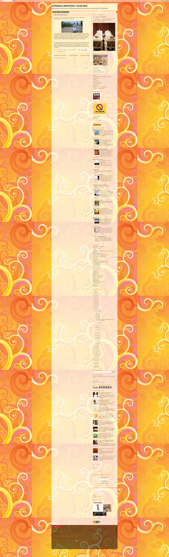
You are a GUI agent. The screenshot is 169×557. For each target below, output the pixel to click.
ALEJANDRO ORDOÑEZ (98, 246)
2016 (95, 307)
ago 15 (97, 337)
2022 (95, 297)
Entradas (96, 489)
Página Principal (73, 55)
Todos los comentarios (99, 491)
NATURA (95, 272)
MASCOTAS (95, 268)
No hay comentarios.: (73, 49)
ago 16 (97, 335)
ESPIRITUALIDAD (65, 12)
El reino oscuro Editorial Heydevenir (106, 201)
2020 (95, 300)
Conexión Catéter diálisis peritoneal (101, 237)
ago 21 (97, 330)
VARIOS (94, 284)
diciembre (97, 310)
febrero (96, 353)
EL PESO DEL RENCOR (103, 407)
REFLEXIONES (96, 283)
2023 (95, 295)
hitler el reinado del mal (98, 170)
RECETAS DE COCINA (97, 281)
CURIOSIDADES (96, 253)
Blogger (101, 547)
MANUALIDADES (96, 266)
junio (96, 347)
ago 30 (97, 322)
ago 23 (97, 327)
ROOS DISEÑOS (97, 227)
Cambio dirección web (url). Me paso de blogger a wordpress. (106, 176)
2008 (95, 367)
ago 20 (97, 332)
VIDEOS (94, 286)
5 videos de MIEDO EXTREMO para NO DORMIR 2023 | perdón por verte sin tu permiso (106, 151)
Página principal (57, 12)
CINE (94, 249)
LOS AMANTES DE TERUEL (99, 16)
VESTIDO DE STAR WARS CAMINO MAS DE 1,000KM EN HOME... (105, 320)
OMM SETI (100, 420)
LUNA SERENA (97, 190)
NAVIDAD (95, 274)
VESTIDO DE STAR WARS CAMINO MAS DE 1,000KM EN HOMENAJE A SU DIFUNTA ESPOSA (69, 18)
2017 (95, 305)
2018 (95, 303)
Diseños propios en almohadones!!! (106, 228)
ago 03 (97, 343)
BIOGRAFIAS (95, 248)
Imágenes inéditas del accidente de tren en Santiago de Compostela (102, 186)
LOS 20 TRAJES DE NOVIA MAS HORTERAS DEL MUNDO (105, 393)
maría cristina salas (98, 200)
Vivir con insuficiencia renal (100, 236)
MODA (94, 269)
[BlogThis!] (82, 50)
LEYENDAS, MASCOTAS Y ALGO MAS (69, 6)
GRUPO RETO (96, 85)
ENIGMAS (96, 169)
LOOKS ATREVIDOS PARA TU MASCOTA (106, 456)
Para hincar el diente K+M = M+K (101, 208)
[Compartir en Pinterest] (86, 50)
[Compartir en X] (84, 50)
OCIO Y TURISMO (96, 277)
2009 (95, 365)
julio (96, 345)
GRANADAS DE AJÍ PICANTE (104, 433)
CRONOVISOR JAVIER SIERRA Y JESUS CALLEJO (103, 251)
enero (96, 355)
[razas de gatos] (99, 519)
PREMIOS (95, 280)
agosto (96, 316)
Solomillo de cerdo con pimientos (106, 209)
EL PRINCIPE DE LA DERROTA (105, 160)
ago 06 (97, 341)
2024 (95, 294)
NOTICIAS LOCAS (61, 51)
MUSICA (94, 271)
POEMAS (95, 278)
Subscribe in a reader (97, 496)
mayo (96, 348)
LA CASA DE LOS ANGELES (98, 88)
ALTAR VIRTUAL (96, 81)
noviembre (97, 311)
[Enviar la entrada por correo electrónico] (79, 49)
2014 (95, 357)
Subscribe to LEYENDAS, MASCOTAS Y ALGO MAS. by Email (66, 536)
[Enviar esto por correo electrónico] (81, 50)
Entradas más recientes (60, 55)
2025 (95, 292)
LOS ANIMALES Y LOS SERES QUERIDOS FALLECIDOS (104, 401)
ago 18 (97, 333)
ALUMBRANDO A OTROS (103, 427)
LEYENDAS (95, 265)
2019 (95, 302)
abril (96, 350)
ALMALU (96, 118)
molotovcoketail (89, 547)
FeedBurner (106, 483)
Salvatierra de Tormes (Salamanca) (106, 130)
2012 (95, 360)
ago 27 (97, 324)
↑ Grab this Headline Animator (84, 542)
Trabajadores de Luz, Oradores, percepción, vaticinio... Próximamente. (106, 192)
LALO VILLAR (95, 263)
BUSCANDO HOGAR (97, 84)
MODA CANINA (96, 78)
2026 (95, 290)
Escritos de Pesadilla (98, 174)
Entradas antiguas (85, 55)
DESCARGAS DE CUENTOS (98, 256)
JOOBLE (95, 79)
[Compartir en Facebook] (85, 50)
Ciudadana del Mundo (98, 129)
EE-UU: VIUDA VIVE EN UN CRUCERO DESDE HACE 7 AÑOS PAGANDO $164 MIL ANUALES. (106, 441)
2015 (95, 308)
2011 (95, 362)
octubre (97, 313)
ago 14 (97, 338)
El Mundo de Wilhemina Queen (100, 149)
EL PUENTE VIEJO (98, 159)
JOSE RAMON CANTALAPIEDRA (99, 262)
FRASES (95, 259)
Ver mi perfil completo (97, 120)
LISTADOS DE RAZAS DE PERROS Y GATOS (102, 76)
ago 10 (97, 340)
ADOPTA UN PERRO (97, 82)
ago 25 (97, 325)
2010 (95, 363)
